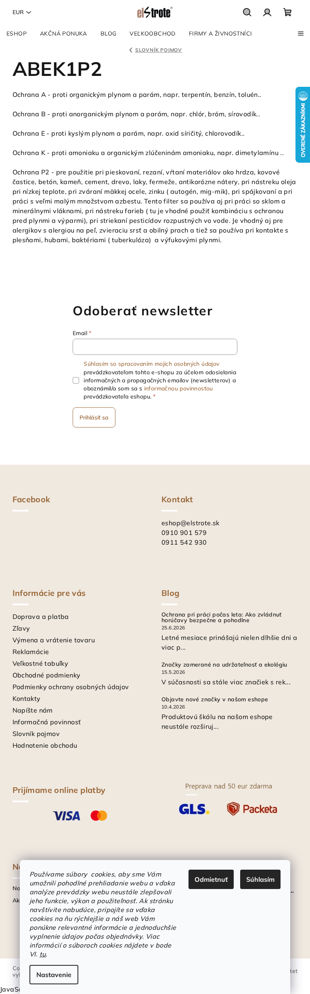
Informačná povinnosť (47, 722)
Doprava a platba (41, 616)
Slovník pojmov (36, 734)
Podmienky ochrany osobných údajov (71, 687)
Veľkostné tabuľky (41, 663)
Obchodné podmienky (47, 675)
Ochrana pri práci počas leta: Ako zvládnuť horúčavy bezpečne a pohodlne (221, 617)
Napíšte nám (33, 710)
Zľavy (21, 628)
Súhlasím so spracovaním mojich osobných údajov (151, 363)
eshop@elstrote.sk (190, 523)
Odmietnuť (211, 879)
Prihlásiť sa (94, 417)
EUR (18, 12)
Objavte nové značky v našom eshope (214, 699)
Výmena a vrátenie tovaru (54, 640)
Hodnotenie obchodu (45, 745)
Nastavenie (53, 975)
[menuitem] (16, 33)
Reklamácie (31, 652)
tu (43, 954)
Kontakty (27, 698)
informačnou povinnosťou (178, 388)
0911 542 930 (184, 542)
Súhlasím (260, 879)
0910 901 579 (184, 532)
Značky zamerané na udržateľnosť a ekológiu (224, 664)
